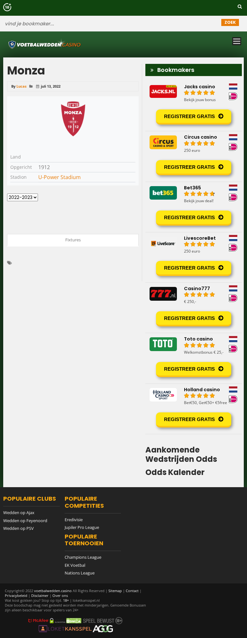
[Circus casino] (193, 156)
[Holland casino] (193, 409)
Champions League (83, 557)
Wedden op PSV (18, 528)
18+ (66, 600)
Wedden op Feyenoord (25, 520)
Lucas (21, 86)
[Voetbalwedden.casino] (121, 44)
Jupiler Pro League (82, 527)
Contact (132, 590)
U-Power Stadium (59, 177)
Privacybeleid (16, 595)
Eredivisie (74, 519)
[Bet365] (193, 207)
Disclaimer (40, 595)
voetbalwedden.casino (53, 590)
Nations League (80, 573)
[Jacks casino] (193, 106)
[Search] (240, 6)
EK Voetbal (75, 565)
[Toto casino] (193, 358)
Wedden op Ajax (18, 512)
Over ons (60, 595)
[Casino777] (193, 308)
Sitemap (115, 590)
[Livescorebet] (193, 257)
